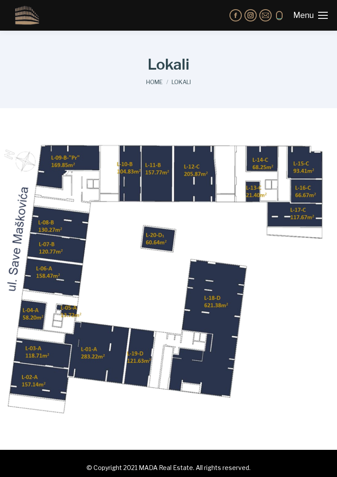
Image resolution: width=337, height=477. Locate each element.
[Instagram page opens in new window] (250, 15)
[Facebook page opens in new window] (235, 15)
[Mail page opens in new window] (265, 15)
